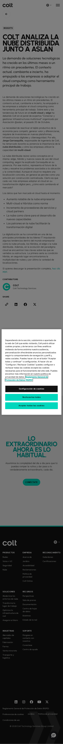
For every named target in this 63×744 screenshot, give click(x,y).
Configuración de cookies (31, 389)
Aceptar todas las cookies (31, 405)
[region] (32, 372)
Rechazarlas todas (31, 397)
